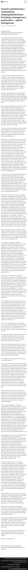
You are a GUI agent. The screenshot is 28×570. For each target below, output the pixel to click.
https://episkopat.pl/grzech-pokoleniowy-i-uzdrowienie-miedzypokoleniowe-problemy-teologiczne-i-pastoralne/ (13, 547)
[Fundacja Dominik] (5, 2)
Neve (8, 564)
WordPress (18, 564)
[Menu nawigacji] (25, 2)
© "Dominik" (17, 566)
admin (5, 25)
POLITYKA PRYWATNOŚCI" (7, 566)
